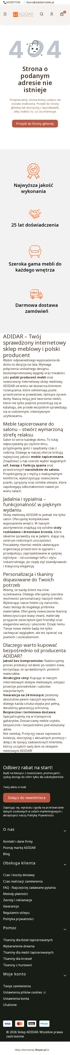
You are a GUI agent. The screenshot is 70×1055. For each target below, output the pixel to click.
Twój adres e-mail (14, 787)
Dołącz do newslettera (26, 797)
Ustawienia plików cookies (23, 992)
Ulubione (10, 1005)
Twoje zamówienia (17, 986)
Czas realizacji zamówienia (23, 881)
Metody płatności (15, 894)
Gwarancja (11, 906)
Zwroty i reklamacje (17, 900)
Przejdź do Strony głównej (35, 123)
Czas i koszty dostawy (19, 875)
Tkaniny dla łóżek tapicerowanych (28, 940)
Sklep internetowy (30, 1049)
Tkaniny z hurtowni (17, 965)
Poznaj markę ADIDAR (19, 848)
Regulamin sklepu (16, 913)
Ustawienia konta (16, 998)
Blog (6, 854)
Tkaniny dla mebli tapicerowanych (28, 952)
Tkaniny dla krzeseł (17, 958)
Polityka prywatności (18, 919)
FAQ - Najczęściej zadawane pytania (29, 887)
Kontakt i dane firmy (18, 841)
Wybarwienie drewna (18, 946)
